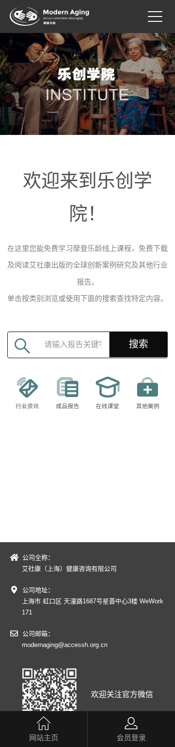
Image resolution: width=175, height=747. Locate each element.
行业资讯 (27, 406)
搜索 (138, 344)
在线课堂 (107, 406)
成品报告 (67, 406)
